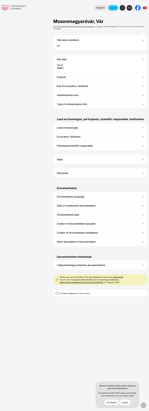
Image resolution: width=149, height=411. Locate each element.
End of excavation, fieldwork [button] (72, 86)
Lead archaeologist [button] (67, 127)
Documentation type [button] (68, 214)
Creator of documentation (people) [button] (76, 223)
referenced (118, 277)
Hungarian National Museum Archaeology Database (74, 26)
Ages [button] (60, 159)
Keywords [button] (62, 173)
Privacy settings (143, 405)
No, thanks (112, 402)
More (132, 396)
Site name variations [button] (68, 40)
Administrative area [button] (67, 95)
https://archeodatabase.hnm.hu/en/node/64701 (81, 282)
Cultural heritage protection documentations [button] (81, 265)
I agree (125, 402)
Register (100, 8)
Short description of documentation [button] (76, 241)
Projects (99, 26)
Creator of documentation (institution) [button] (77, 232)
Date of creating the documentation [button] (76, 205)
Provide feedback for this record (75, 293)
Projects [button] (61, 77)
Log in (113, 8)
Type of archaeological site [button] (72, 104)
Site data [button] (61, 59)
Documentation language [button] (70, 196)
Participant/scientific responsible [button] (75, 145)
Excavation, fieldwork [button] (69, 136)
